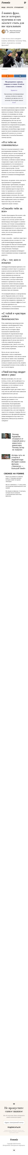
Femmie (10, 2)
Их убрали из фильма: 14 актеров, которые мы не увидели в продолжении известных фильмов (16, 493)
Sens (13, 102)
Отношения (18, 7)
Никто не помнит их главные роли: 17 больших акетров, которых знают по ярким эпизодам (14, 479)
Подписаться (14, 1127)
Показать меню (25, 2)
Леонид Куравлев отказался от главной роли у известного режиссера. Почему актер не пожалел (18, 442)
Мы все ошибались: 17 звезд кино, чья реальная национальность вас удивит (16, 486)
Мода (4, 7)
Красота (10, 7)
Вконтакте (14, 1150)
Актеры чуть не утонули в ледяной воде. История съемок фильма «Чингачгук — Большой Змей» (19, 461)
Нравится (14, 90)
